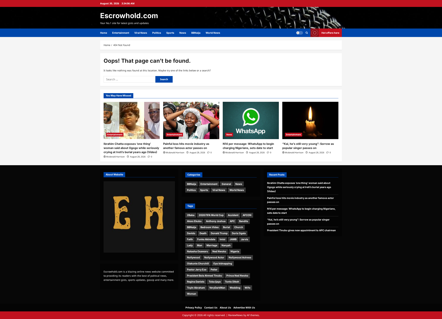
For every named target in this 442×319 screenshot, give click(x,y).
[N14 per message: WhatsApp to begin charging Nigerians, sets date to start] (251, 120)
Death (203, 233)
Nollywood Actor (214, 257)
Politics (156, 32)
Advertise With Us (244, 307)
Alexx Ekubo (194, 221)
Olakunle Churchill (198, 263)
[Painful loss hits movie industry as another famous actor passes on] (191, 120)
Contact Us (210, 307)
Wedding (235, 287)
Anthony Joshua (215, 221)
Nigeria (234, 251)
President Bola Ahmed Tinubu (204, 275)
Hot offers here (330, 32)
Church (238, 227)
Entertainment (120, 32)
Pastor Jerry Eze (196, 269)
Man (199, 245)
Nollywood (193, 257)
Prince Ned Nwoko (237, 275)
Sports (170, 32)
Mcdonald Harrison (115, 156)
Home (103, 32)
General (226, 183)
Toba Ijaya (215, 281)
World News (213, 32)
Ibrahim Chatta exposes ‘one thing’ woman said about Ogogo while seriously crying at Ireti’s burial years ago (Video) (131, 148)
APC (232, 221)
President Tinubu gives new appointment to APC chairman (301, 230)
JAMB (233, 239)
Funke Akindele (206, 239)
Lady (190, 245)
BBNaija (195, 32)
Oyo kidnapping (222, 263)
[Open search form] (307, 32)
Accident (233, 215)
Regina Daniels (195, 281)
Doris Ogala (239, 233)
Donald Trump (219, 233)
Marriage (211, 245)
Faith (190, 239)
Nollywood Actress (240, 257)
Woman (191, 293)
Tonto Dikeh (232, 281)
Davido (191, 233)
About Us (225, 307)
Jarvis (244, 239)
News (182, 32)
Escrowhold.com (129, 15)
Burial (226, 227)
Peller (214, 269)
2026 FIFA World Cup (211, 215)
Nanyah (226, 245)
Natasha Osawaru (197, 251)
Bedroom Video (209, 227)
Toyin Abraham (196, 287)
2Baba (190, 215)
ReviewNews (235, 315)
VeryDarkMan (217, 287)
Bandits (243, 221)
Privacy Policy (193, 307)
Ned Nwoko (219, 251)
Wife (247, 287)
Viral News (140, 32)
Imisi (222, 239)
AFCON (247, 215)
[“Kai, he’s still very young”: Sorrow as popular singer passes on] (310, 120)
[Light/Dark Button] (299, 33)
